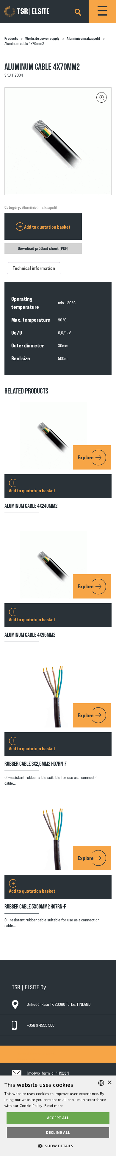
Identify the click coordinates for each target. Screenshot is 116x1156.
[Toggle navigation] (102, 11)
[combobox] (101, 1083)
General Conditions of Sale (38, 1048)
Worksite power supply (42, 38)
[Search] (78, 11)
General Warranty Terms (36, 1053)
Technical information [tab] (34, 268)
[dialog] (58, 1116)
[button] (101, 97)
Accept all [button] (58, 1117)
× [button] (109, 1082)
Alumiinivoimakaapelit (83, 38)
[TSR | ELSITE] (35, 11)
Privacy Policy (28, 1059)
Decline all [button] (58, 1132)
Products (11, 38)
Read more (53, 1105)
